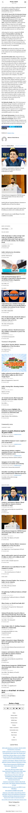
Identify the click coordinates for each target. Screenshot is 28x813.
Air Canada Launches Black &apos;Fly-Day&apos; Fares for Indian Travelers (12, 398)
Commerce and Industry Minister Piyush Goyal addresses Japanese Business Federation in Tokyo (13, 169)
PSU (14, 737)
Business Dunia (14, 1)
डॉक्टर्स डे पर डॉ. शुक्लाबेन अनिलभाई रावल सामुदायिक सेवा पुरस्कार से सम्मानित (13, 431)
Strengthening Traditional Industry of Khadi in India (14, 592)
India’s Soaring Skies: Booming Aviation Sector (13, 387)
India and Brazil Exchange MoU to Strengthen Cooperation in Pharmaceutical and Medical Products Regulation (13, 278)
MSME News (14, 720)
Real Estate (14, 735)
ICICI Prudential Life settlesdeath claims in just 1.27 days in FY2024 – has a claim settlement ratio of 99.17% (14, 318)
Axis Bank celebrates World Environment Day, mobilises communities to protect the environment (13, 331)
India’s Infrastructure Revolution (11, 252)
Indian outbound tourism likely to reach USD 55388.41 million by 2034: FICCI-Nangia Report (13, 375)
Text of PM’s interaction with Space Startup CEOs (14, 799)
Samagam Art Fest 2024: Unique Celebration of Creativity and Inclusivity (13, 462)
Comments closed (6, 247)
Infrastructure (14, 722)
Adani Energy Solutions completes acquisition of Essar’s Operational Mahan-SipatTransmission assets (13, 452)
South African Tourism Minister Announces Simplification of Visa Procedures (14, 345)
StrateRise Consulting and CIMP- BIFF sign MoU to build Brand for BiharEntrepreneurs (14, 472)
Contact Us (14, 739)
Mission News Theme (10, 811)
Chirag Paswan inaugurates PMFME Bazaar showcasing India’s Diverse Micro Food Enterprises (13, 196)
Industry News (10, 133)
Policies (14, 725)
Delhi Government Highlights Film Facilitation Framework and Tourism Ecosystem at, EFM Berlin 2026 (12, 410)
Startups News (14, 717)
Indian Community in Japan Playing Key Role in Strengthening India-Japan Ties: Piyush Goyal (13, 641)
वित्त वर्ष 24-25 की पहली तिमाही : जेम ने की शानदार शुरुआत (13, 691)
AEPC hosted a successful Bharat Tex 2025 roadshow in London (13, 214)
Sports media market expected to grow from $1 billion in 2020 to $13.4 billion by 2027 (14, 209)
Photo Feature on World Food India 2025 (13, 603)
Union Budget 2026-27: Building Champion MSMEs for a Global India (13, 626)
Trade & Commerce (14, 727)
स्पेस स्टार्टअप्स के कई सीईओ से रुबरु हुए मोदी (14, 790)
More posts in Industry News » (20, 145)
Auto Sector (14, 732)
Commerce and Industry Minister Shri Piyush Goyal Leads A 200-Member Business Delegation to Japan (14, 783)
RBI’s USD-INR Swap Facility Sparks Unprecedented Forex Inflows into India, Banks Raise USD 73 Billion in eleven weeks (14, 771)
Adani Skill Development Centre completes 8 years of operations (14, 441)
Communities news (17, 434)
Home (14, 713)
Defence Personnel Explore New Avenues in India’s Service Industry (14, 581)
